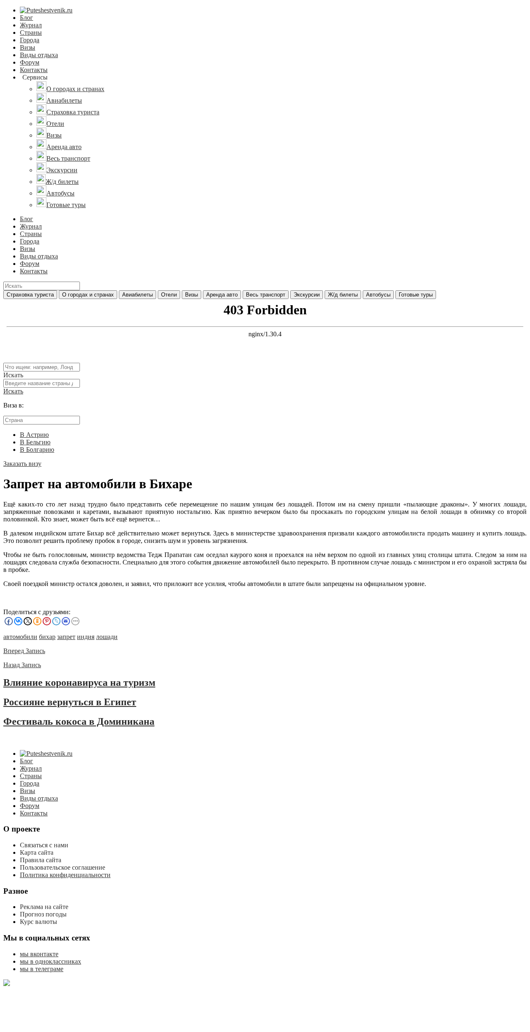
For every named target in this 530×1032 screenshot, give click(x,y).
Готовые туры (416, 295)
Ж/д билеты (343, 295)
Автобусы (378, 295)
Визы (27, 47)
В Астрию (34, 434)
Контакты (34, 69)
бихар (47, 636)
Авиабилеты (137, 295)
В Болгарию (37, 449)
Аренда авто (222, 295)
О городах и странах (88, 295)
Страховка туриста (30, 295)
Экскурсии (307, 295)
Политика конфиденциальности (65, 874)
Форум (29, 62)
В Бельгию (35, 442)
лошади (107, 636)
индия (85, 636)
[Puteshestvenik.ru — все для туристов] (46, 10)
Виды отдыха (39, 54)
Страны (31, 32)
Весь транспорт (265, 295)
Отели (169, 295)
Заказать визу (22, 463)
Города (29, 39)
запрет (66, 636)
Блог (26, 17)
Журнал (31, 25)
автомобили (20, 636)
